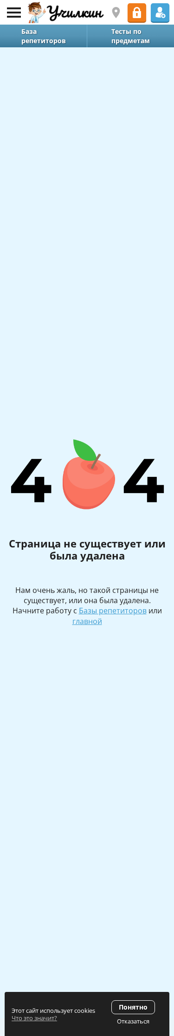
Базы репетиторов (113, 610)
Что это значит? (34, 1018)
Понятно (133, 1007)
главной (87, 621)
